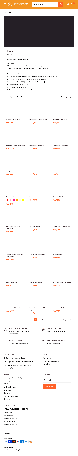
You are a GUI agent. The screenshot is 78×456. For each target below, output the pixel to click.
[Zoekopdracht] (60, 4)
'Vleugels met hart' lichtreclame (15, 171)
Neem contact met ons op (12, 396)
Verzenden (7, 390)
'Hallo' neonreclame (11, 282)
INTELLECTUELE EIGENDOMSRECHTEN (16, 409)
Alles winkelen (47, 358)
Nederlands (8, 433)
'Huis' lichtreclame (34, 226)
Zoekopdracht (8, 415)
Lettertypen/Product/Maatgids (14, 378)
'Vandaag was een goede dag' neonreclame (14, 255)
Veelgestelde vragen (10, 387)
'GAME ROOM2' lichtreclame (37, 254)
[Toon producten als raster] (66, 97)
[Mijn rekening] (68, 4)
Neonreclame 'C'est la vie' (60, 171)
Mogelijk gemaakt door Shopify (12, 449)
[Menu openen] (5, 4)
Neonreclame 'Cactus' (35, 171)
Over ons (7, 399)
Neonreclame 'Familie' (59, 308)
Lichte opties (8, 381)
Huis (5, 12)
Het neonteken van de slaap (37, 197)
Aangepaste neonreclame (51, 361)
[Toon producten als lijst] (70, 97)
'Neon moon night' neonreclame (62, 282)
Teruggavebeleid (9, 421)
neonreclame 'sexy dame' (60, 119)
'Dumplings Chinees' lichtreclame (15, 145)
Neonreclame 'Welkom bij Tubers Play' (38, 309)
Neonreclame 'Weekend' (13, 308)
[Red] (7, 200)
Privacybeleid (8, 412)
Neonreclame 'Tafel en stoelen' (61, 226)
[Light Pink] (10, 200)
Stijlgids (6, 384)
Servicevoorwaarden (10, 418)
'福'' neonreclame (57, 254)
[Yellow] (23, 200)
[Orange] (17, 200)
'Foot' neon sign (10, 197)
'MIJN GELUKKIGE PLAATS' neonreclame (14, 227)
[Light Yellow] (20, 200)
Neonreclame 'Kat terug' (13, 119)
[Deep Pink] (14, 200)
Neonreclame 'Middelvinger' (60, 145)
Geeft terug (7, 393)
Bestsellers (46, 364)
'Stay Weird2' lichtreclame (60, 197)
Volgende (66, 320)
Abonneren (49, 386)
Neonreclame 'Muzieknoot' (37, 145)
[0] (72, 4)
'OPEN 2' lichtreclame (35, 282)
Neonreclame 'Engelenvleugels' (38, 119)
